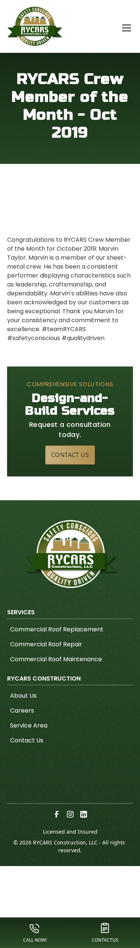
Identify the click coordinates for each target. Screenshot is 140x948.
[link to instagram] (70, 814)
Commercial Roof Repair (46, 644)
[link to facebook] (56, 814)
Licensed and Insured (70, 831)
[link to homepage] (35, 26)
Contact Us (70, 455)
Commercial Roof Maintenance (56, 659)
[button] (122, 28)
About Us (23, 695)
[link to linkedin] (83, 814)
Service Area (28, 725)
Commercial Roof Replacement (56, 629)
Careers (22, 710)
